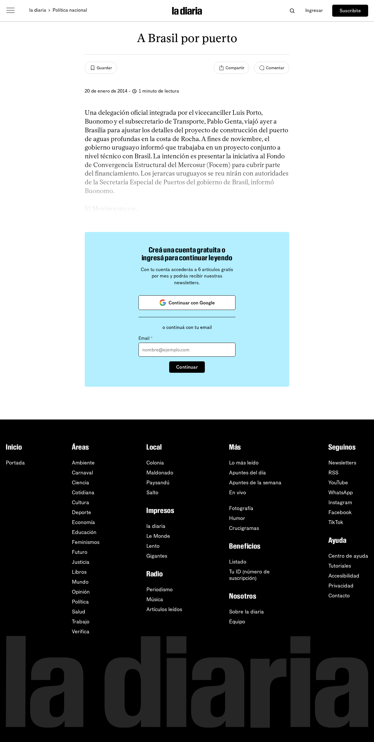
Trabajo (80, 621)
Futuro (79, 552)
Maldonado (159, 472)
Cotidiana (83, 492)
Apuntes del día (247, 472)
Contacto (339, 595)
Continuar (187, 367)
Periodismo (159, 589)
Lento (153, 546)
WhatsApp (340, 492)
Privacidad (341, 585)
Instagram (340, 502)
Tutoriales (339, 566)
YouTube (338, 482)
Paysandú (157, 482)
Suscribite (350, 10)
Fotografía (241, 508)
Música (154, 599)
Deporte (81, 512)
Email (145, 338)
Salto (152, 492)
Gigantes (156, 556)
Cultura (80, 502)
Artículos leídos (164, 609)
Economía (83, 522)
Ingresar (314, 10)
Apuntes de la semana (255, 482)
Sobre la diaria (246, 611)
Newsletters (342, 463)
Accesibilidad (343, 576)
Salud (78, 611)
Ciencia (80, 482)
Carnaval (82, 472)
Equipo (237, 621)
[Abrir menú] (10, 10)
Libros (79, 572)
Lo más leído (244, 463)
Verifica (80, 631)
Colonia (155, 463)
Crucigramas (244, 528)
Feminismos (85, 542)
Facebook (340, 512)
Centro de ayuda (348, 556)
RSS (333, 472)
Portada (15, 463)
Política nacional (70, 10)
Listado (237, 562)
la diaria (37, 10)
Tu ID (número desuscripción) (249, 574)
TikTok (335, 522)
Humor (237, 518)
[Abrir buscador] (292, 10)
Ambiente (83, 463)
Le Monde (158, 536)
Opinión (81, 592)
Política (80, 602)
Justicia (80, 562)
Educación (84, 532)
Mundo (80, 582)
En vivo (237, 492)
